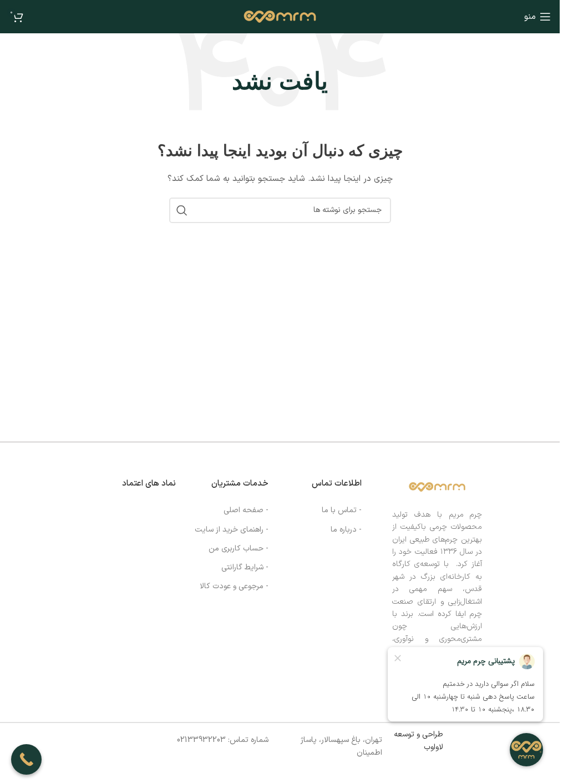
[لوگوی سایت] (280, 16)
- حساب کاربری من (238, 548)
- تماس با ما (342, 510)
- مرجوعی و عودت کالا (234, 586)
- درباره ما (346, 530)
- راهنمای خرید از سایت (231, 530)
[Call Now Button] (26, 759)
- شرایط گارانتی (244, 567)
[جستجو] (182, 210)
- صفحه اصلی (246, 510)
